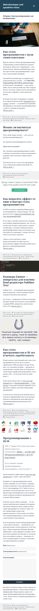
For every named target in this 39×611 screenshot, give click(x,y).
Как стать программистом (20, 117)
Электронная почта (15, 551)
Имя (9, 545)
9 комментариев (9, 177)
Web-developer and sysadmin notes (13, 6)
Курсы (29, 607)
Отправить (19, 582)
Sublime (30, 314)
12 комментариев (10, 417)
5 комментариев (18, 316)
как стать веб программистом (11, 413)
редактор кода (7, 316)
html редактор (24, 314)
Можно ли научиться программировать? (17, 129)
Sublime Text (19, 312)
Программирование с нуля (17, 439)
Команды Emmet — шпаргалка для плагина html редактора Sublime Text (19, 281)
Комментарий (8, 557)
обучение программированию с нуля (13, 415)
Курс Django (6, 120)
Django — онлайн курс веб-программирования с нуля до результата (20, 455)
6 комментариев (21, 608)
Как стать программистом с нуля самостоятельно (18, 54)
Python (33, 118)
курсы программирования (10, 258)
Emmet (18, 314)
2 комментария (24, 258)
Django (29, 118)
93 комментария (17, 120)
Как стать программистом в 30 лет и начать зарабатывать (19, 352)
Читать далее (8, 110)
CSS (14, 312)
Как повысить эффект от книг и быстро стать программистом (19, 201)
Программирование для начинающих (13, 118)
